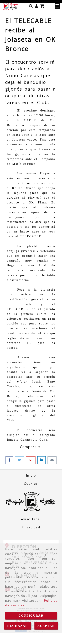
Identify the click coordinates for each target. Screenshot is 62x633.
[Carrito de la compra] (42, 6)
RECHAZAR (17, 625)
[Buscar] (31, 6)
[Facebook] (10, 460)
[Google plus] (31, 460)
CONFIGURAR (31, 615)
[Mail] (52, 460)
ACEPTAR (46, 625)
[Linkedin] (42, 460)
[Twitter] (20, 460)
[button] (36, 6)
